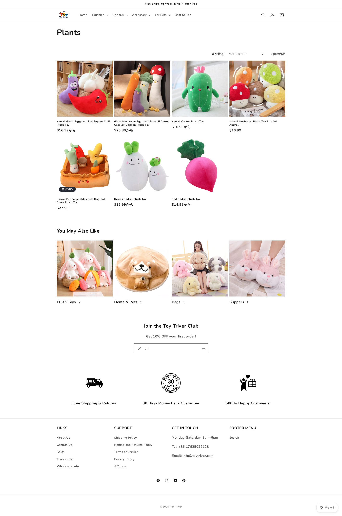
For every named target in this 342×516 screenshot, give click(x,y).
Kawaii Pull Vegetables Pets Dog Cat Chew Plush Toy (81, 201)
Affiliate (120, 466)
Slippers (236, 302)
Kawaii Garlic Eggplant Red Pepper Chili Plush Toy (83, 123)
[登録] (203, 348)
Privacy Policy (124, 459)
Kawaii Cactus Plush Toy (188, 122)
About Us (63, 437)
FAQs (61, 452)
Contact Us (64, 445)
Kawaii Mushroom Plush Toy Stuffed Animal (253, 123)
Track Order (65, 459)
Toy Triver (176, 506)
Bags (176, 302)
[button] (100, 15)
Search (234, 437)
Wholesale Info (68, 466)
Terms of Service (126, 452)
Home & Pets (126, 302)
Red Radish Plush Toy (186, 199)
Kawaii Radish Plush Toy (130, 199)
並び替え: (218, 54)
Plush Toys (66, 302)
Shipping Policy (125, 437)
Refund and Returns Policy (133, 445)
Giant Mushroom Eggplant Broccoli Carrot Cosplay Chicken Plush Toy (141, 123)
